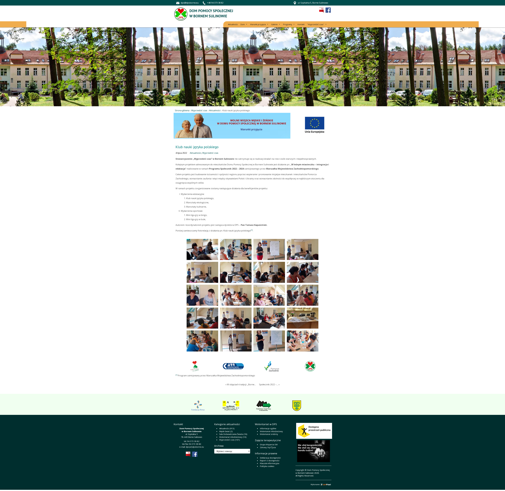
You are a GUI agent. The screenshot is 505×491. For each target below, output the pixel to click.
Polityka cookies (267, 466)
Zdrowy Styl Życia (268, 447)
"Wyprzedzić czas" (315, 24)
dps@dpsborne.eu (190, 2)
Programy (287, 24)
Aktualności (233, 24)
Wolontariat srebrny (269, 434)
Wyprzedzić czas (199, 110)
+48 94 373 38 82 (215, 2)
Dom (242, 24)
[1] (252, 230)
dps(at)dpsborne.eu (195, 447)
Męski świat (224, 431)
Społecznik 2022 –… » (269, 384)
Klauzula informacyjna (269, 463)
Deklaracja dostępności (270, 457)
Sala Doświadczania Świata (231, 434)
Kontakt (301, 24)
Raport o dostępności (269, 460)
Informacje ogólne (268, 428)
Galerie (274, 24)
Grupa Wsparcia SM (268, 444)
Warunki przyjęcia (258, 24)
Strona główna (182, 110)
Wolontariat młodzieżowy (230, 437)
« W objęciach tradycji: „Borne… (240, 384)
